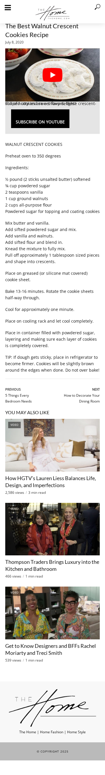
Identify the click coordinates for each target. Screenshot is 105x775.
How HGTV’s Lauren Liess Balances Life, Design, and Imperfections (50, 481)
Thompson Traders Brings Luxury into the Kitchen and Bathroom (52, 565)
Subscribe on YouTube (40, 122)
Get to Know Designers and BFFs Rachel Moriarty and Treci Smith (50, 649)
